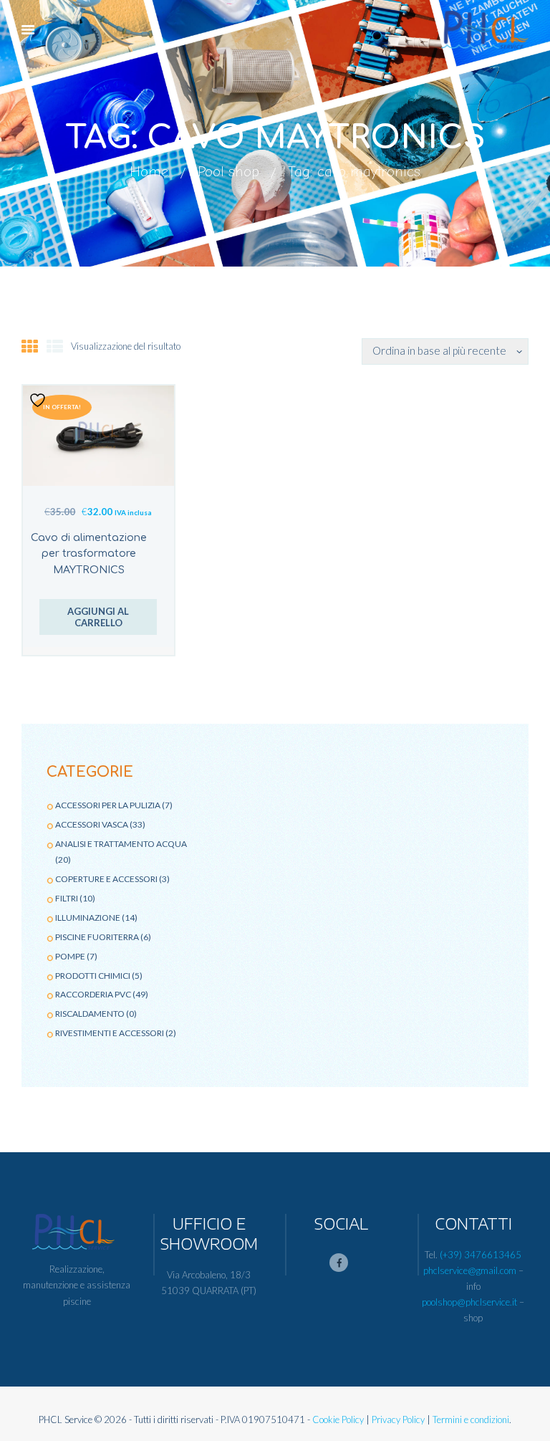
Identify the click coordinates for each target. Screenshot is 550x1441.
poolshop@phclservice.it (469, 1302)
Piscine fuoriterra (97, 937)
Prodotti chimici (92, 975)
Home (149, 171)
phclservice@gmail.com (469, 1270)
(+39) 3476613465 (480, 1254)
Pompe (70, 956)
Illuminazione (87, 917)
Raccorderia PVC (93, 994)
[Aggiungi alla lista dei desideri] (39, 400)
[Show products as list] (55, 346)
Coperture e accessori (106, 878)
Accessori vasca (91, 824)
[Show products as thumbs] (29, 346)
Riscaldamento (90, 1013)
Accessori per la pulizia (107, 805)
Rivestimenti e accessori (109, 1033)
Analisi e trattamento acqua (121, 843)
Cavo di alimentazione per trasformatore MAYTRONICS (89, 554)
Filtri (66, 898)
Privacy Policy (398, 1419)
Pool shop (228, 171)
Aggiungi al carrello (98, 617)
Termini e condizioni (471, 1419)
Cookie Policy (338, 1419)
